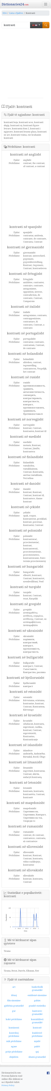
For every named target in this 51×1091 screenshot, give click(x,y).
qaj (37, 1051)
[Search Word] (45, 25)
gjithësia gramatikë (14, 1005)
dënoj (14, 995)
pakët (37, 1046)
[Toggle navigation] (45, 4)
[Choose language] (36, 25)
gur (14, 1010)
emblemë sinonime (37, 995)
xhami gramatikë (37, 1056)
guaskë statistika (37, 1005)
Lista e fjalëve (16, 13)
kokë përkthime (14, 1019)
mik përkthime (13, 1041)
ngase (14, 1046)
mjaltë (37, 1041)
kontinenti (14, 1027)
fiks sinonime (14, 1000)
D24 (4, 13)
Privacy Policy (8, 1085)
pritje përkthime (13, 1051)
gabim (37, 1000)
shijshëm (13, 1056)
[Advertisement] (25, 64)
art (13, 986)
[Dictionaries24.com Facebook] (48, 1072)
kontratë (37, 1027)
